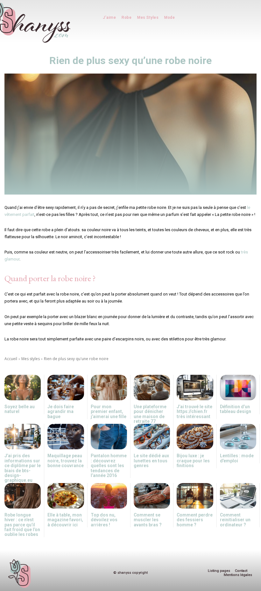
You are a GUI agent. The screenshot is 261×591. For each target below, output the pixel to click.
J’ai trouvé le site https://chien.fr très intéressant (194, 411)
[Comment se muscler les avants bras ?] (152, 496)
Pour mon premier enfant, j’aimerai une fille (108, 411)
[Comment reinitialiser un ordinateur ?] (238, 496)
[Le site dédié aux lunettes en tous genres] (152, 436)
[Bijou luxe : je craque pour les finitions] (195, 436)
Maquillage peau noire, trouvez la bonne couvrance (65, 460)
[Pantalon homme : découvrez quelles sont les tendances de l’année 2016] (109, 436)
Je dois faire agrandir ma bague (60, 411)
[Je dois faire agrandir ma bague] (65, 387)
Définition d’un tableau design (235, 409)
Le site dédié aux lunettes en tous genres (151, 460)
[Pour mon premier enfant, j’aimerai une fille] (109, 387)
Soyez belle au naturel (19, 409)
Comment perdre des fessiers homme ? (195, 519)
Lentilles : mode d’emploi (237, 458)
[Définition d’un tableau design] (238, 387)
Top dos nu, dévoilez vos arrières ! (104, 519)
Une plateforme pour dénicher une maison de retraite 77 (150, 414)
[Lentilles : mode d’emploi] (238, 436)
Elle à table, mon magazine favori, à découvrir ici (65, 519)
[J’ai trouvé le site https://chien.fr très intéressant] (195, 387)
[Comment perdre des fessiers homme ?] (195, 496)
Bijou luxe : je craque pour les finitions (193, 460)
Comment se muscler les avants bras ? (148, 519)
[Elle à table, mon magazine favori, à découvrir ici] (65, 496)
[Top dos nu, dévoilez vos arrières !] (109, 496)
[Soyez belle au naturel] (22, 387)
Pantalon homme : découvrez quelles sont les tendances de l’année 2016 (109, 465)
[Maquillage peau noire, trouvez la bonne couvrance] (65, 436)
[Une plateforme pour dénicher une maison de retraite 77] (152, 387)
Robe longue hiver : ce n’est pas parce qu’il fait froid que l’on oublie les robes (22, 524)
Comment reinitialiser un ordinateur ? (235, 519)
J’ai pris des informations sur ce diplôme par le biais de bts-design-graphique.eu (22, 468)
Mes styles (30, 358)
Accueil (10, 358)
